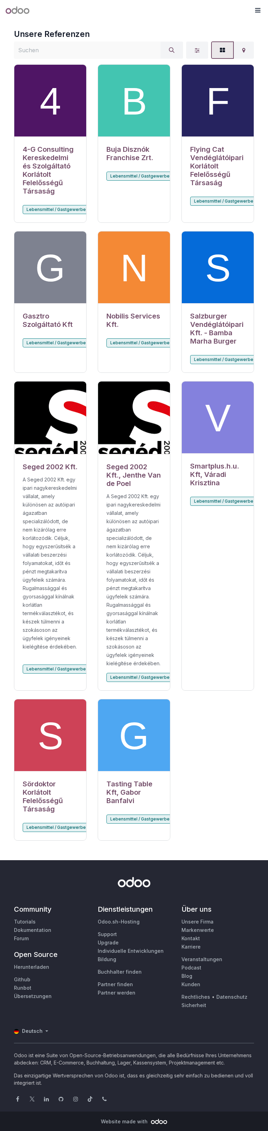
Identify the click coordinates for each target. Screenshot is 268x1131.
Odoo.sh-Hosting (119, 922)
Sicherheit (193, 1005)
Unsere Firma (197, 922)
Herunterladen (31, 967)
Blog (186, 976)
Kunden (190, 984)
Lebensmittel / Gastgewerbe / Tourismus (69, 209)
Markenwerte (197, 930)
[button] (257, 10)
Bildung (107, 959)
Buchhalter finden (120, 972)
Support (107, 934)
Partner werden (116, 993)
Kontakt (190, 938)
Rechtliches (195, 997)
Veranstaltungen (201, 959)
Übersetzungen (33, 996)
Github (22, 979)
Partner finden (115, 984)
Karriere (191, 947)
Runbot (22, 988)
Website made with (125, 1121)
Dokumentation (32, 930)
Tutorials (25, 922)
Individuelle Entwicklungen (131, 951)
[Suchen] (171, 50)
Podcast (191, 968)
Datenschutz (231, 997)
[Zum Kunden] (50, 101)
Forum (21, 938)
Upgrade (108, 942)
